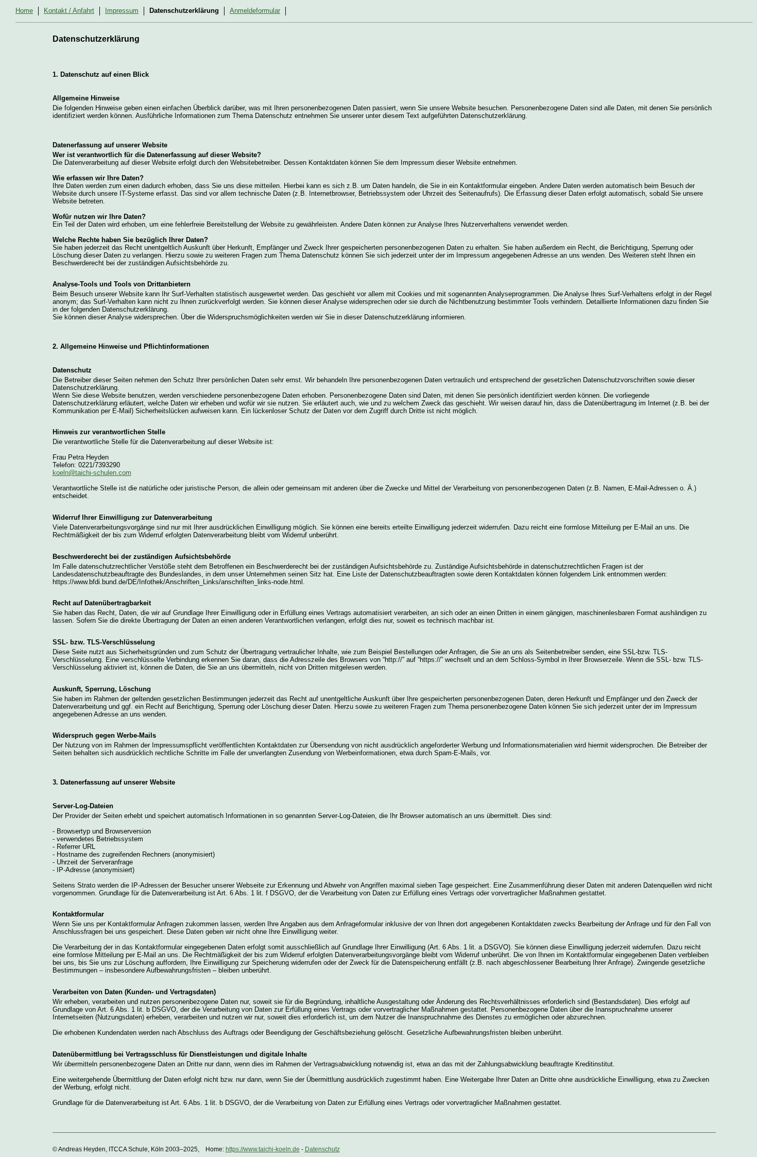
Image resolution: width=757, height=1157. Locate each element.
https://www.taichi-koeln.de (263, 1149)
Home (24, 10)
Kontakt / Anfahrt (69, 10)
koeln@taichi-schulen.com (92, 473)
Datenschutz (322, 1149)
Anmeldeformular (255, 10)
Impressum (122, 10)
